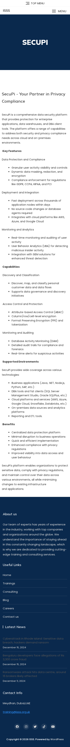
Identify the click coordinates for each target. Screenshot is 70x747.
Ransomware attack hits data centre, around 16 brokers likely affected (34, 674)
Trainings (9, 583)
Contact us (11, 617)
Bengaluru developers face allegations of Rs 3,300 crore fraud (33, 657)
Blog (6, 600)
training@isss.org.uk (16, 712)
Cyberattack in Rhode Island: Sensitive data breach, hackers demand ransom (33, 640)
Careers (8, 608)
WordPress (57, 739)
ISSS (6, 10)
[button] (59, 11)
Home (7, 575)
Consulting (10, 592)
